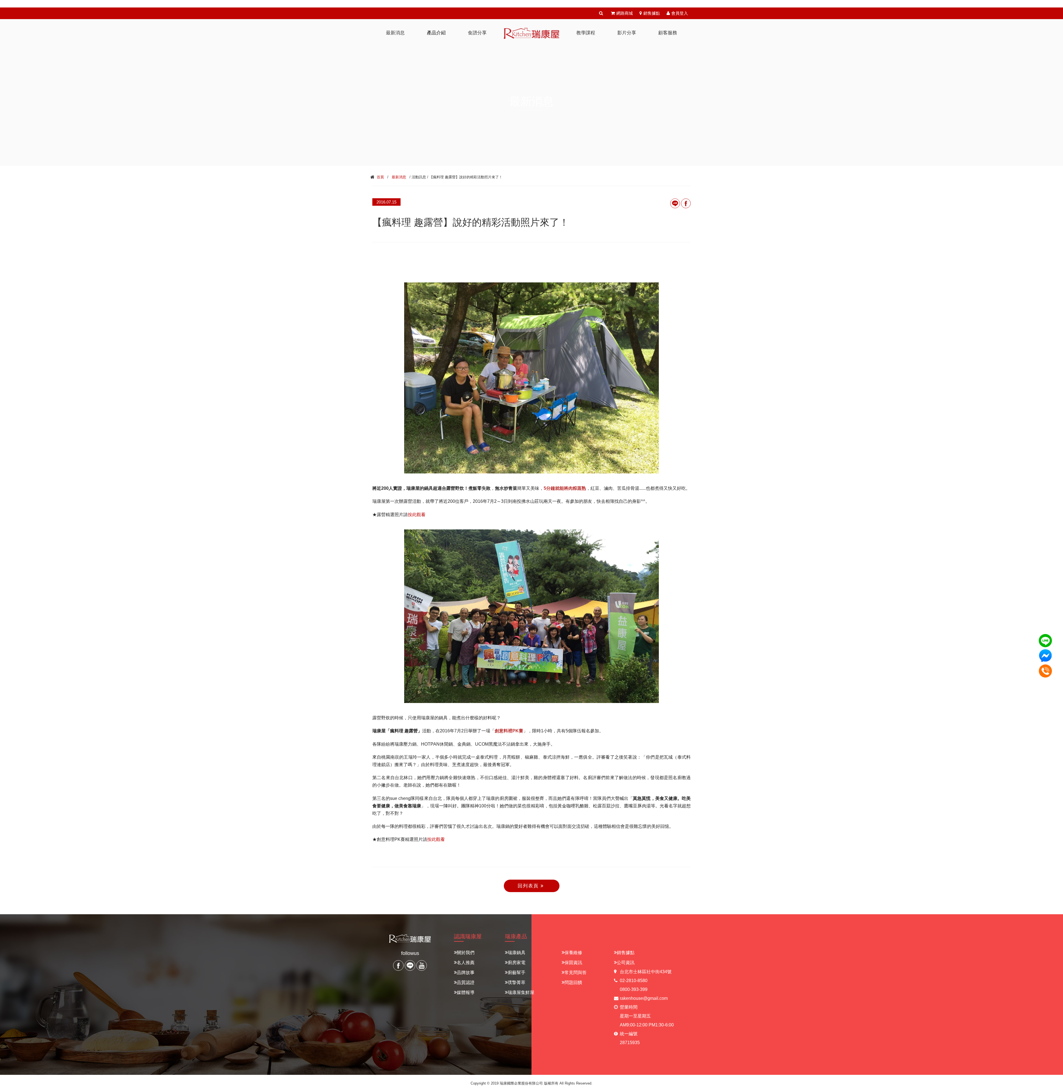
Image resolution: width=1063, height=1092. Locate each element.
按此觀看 (416, 514)
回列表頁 (529, 885)
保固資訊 (573, 962)
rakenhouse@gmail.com (644, 998)
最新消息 (399, 177)
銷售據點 (651, 13)
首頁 (380, 177)
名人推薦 (465, 962)
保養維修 (573, 952)
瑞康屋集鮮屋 (521, 992)
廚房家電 (516, 962)
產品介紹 (436, 32)
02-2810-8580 (633, 980)
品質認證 (465, 982)
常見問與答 (575, 972)
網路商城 (624, 13)
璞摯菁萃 (516, 982)
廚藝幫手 (516, 972)
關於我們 (465, 952)
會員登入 (679, 13)
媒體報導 (465, 992)
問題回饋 (573, 982)
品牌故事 (465, 972)
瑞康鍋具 (516, 952)
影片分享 (626, 32)
